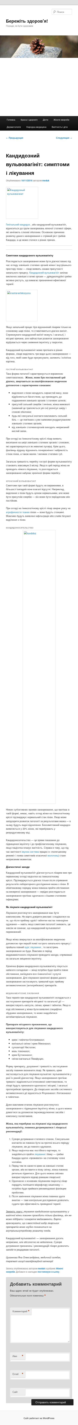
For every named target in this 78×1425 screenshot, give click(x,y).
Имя (18, 1356)
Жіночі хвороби (61, 119)
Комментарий (21, 1311)
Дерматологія (14, 126)
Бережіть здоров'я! (27, 21)
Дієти (45, 119)
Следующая (64, 137)
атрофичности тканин (18, 512)
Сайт (15, 1392)
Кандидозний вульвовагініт (44, 272)
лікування (40, 1154)
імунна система (31, 851)
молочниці (53, 855)
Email (18, 1374)
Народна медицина (36, 126)
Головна (11, 119)
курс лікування (33, 947)
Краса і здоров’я (29, 119)
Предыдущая (14, 137)
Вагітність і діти (60, 126)
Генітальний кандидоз (18, 224)
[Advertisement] (39, 87)
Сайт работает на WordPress (39, 1418)
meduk (45, 180)
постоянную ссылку (48, 1271)
